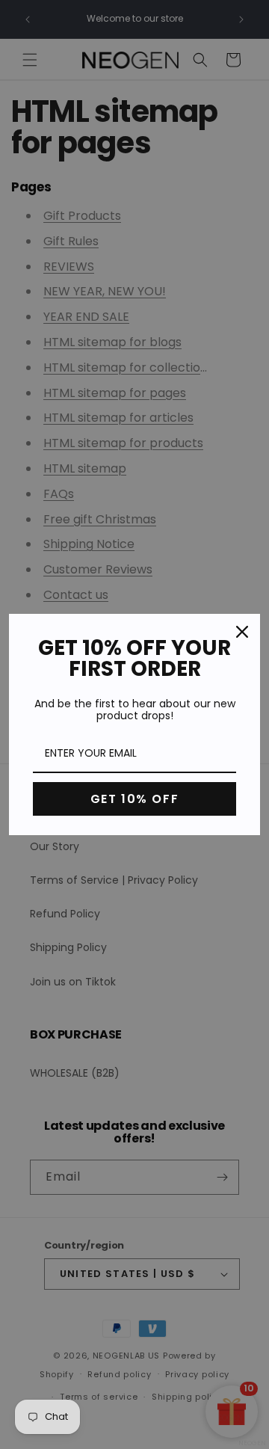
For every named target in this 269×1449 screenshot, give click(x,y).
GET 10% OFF (134, 798)
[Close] (242, 632)
